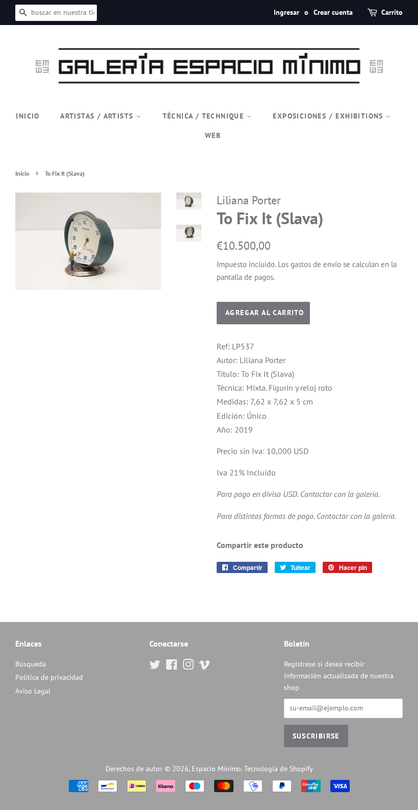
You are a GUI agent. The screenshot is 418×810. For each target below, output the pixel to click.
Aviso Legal (32, 691)
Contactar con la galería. (340, 494)
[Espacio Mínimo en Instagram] (188, 666)
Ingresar (286, 12)
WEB (213, 135)
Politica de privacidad (49, 677)
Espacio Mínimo (216, 768)
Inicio (27, 116)
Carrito (392, 12)
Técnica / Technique (205, 116)
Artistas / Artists (98, 116)
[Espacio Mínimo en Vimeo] (204, 666)
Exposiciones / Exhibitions (329, 116)
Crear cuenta (333, 12)
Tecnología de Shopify (278, 768)
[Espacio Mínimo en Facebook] (171, 666)
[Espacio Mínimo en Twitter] (155, 666)
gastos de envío (316, 264)
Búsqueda (30, 664)
